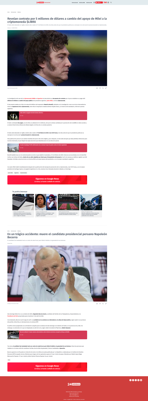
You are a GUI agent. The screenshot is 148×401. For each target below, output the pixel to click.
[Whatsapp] (97, 88)
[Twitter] (103, 88)
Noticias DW (89, 2)
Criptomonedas (23, 172)
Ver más (21, 115)
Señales (99, 2)
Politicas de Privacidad (74, 396)
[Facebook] (100, 88)
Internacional (75, 2)
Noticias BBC (82, 2)
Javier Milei (10, 172)
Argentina (16, 172)
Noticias (19, 12)
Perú (9, 360)
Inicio (8, 12)
